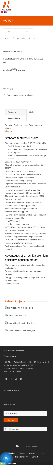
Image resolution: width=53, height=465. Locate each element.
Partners (41, 453)
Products (22, 453)
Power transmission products (20, 95)
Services (32, 453)
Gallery (32, 112)
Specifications (14, 118)
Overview (12, 112)
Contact (35, 457)
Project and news (22, 457)
